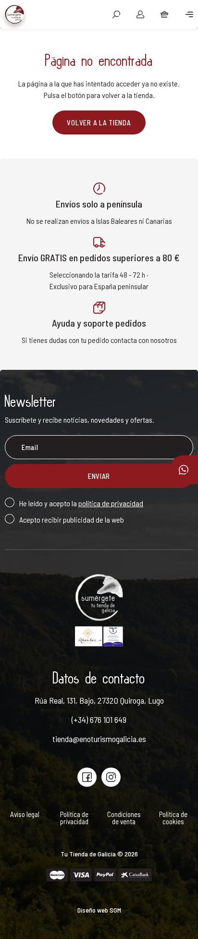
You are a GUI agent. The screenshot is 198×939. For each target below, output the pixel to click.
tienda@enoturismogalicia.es (99, 739)
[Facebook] (87, 777)
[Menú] (186, 14)
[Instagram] (111, 777)
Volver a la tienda (99, 122)
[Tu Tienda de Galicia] (14, 14)
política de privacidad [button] (110, 503)
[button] (116, 14)
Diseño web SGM (99, 910)
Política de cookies (173, 818)
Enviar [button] (99, 476)
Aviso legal (24, 814)
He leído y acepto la (81, 503)
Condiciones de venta (124, 818)
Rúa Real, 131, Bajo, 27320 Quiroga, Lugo (99, 700)
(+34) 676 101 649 (99, 719)
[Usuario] (140, 14)
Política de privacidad (74, 818)
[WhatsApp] (183, 469)
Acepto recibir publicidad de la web (71, 519)
